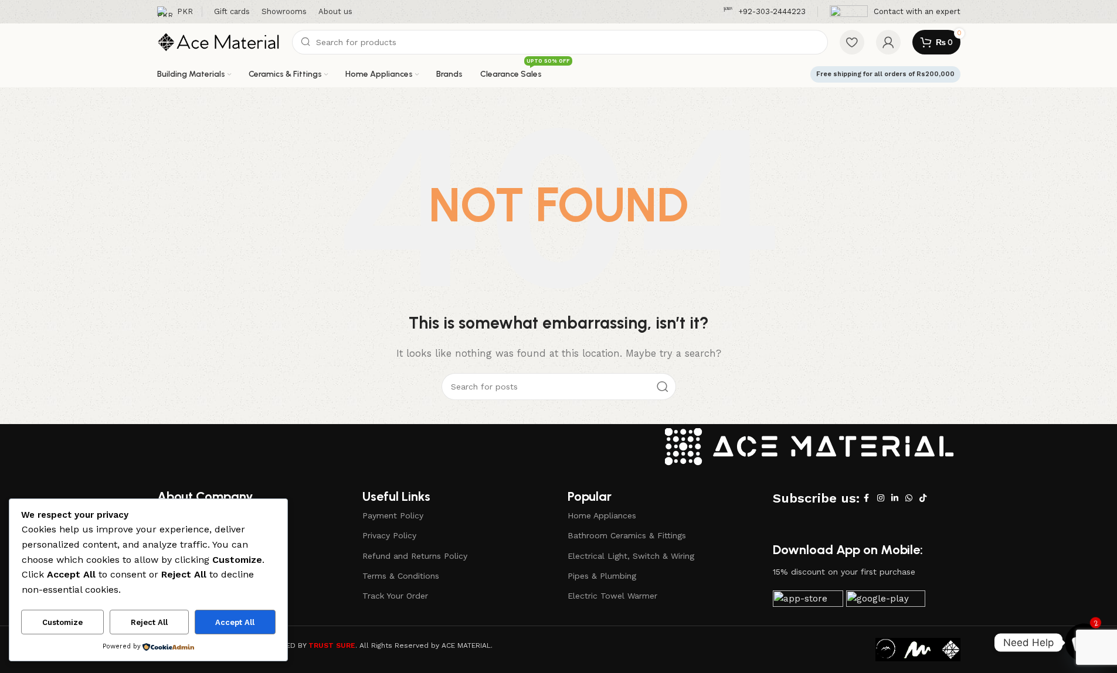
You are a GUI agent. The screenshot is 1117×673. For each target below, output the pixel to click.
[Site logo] (218, 41)
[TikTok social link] (923, 498)
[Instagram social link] (881, 498)
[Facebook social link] (867, 498)
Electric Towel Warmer (612, 595)
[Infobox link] (764, 12)
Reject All (149, 622)
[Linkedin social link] (895, 498)
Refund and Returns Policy (414, 556)
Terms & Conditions (400, 575)
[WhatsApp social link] (909, 498)
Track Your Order (395, 595)
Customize (62, 622)
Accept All (234, 622)
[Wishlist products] (852, 42)
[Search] (662, 386)
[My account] (888, 42)
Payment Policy (392, 515)
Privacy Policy (389, 535)
